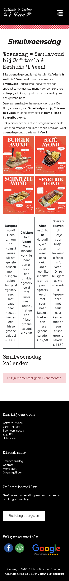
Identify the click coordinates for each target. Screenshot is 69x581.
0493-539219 (11, 426)
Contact (8, 464)
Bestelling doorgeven (24, 516)
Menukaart (9, 468)
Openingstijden (12, 472)
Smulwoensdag (13, 461)
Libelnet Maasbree (51, 573)
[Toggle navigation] (59, 13)
